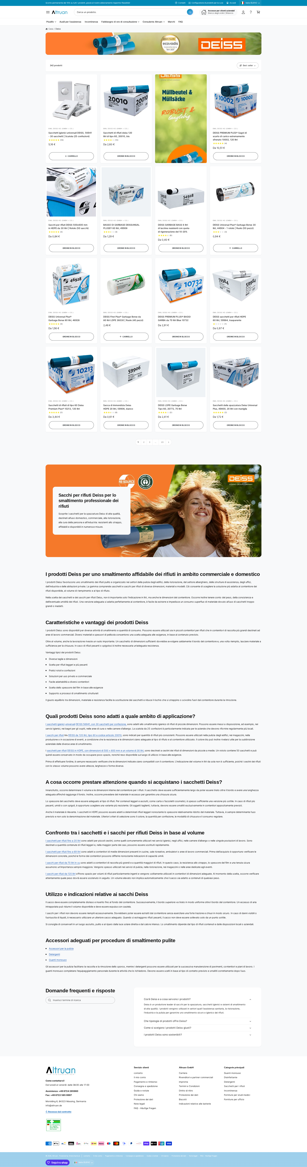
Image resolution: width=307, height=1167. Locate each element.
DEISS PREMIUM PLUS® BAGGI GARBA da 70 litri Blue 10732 (174, 318)
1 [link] (138, 442)
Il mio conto (140, 1077)
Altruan (55, 1156)
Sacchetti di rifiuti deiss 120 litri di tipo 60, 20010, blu (117, 134)
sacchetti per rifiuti (57, 750)
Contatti (181, 3)
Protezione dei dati (143, 1099)
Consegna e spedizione (146, 1086)
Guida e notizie (141, 1090)
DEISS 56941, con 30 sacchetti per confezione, (101, 724)
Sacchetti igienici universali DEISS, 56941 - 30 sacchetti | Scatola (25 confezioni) (70, 134)
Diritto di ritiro (186, 1090)
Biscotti (183, 1099)
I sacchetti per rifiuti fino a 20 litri (63, 840)
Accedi (233, 3)
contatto (138, 1073)
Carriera (183, 1073)
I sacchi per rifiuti (55, 735)
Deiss (58, 29)
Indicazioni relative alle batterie (195, 1103)
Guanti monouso (58, 959)
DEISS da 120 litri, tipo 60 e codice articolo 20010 (95, 735)
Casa (50, 29)
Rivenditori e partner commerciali (196, 1077)
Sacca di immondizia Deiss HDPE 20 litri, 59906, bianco (118, 407)
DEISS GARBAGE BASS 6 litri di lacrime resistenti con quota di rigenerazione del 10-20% (173, 228)
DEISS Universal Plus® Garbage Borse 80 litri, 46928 (64, 318)
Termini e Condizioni (189, 1086)
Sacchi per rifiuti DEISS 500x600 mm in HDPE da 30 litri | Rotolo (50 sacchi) (68, 226)
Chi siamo (139, 1095)
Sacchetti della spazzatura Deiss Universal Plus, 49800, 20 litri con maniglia (235, 407)
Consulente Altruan (152, 22)
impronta (183, 1082)
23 (162, 442)
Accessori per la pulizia (61, 948)
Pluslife (50, 22)
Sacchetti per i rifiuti (234, 1086)
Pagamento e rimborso (145, 1082)
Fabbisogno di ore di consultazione (119, 22)
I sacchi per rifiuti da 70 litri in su (63, 862)
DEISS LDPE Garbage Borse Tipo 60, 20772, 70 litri (172, 407)
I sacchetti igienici (55, 724)
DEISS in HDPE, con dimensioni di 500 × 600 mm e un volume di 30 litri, (105, 750)
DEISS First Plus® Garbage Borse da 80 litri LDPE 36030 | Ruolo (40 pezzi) (123, 318)
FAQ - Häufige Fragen (145, 1108)
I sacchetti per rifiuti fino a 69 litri (63, 851)
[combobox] (134, 12)
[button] (48, 12)
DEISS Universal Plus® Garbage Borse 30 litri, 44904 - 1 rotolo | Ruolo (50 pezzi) (234, 226)
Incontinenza (230, 1090)
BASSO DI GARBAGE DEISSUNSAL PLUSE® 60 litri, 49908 (121, 226)
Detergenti (54, 954)
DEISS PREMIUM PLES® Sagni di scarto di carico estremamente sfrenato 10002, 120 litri (230, 136)
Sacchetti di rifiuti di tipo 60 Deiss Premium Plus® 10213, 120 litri (66, 407)
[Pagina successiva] (169, 442)
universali (70, 724)
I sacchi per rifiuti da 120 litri (60, 873)
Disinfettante (230, 1077)
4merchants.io (74, 1156)
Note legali (139, 1103)
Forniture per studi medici (237, 1095)
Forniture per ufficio (234, 1099)
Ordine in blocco (126, 156)
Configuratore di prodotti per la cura (207, 3)
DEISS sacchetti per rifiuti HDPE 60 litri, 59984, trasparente (229, 318)
